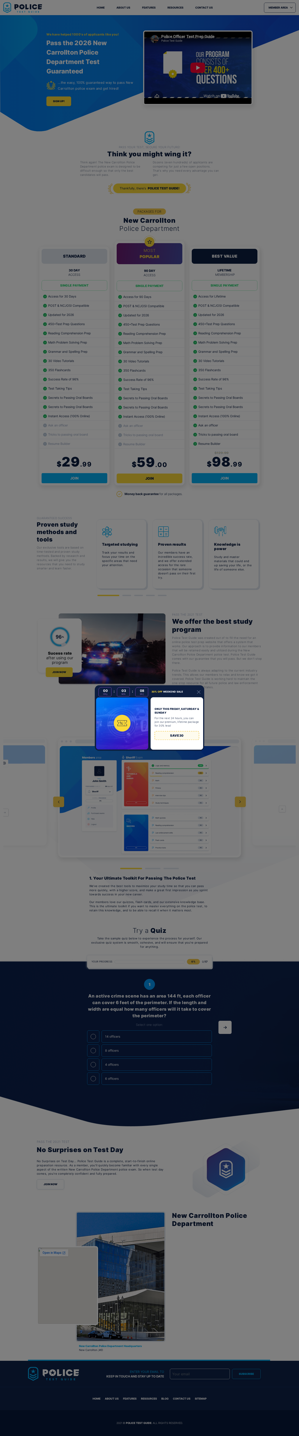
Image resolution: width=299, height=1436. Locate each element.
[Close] (199, 691)
